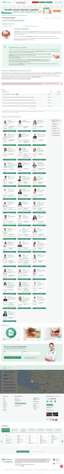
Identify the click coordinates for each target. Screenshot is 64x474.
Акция (17, 94)
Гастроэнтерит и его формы (7, 26)
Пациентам (46, 5)
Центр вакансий (17, 399)
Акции (35, 5)
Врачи (19, 5)
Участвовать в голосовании (59, 461)
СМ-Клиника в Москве (18, 400)
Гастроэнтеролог (21, 20)
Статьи (4, 408)
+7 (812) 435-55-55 (20, 2)
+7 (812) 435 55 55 (8, 462)
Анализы (23, 5)
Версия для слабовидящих (21, 403)
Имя (4, 351)
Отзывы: (5, 128)
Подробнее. (16, 112)
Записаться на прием (9, 145)
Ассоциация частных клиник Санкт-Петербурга (58, 463)
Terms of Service (40, 472)
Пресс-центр (5, 407)
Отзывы (40, 5)
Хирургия (34, 404)
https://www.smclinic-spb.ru (50, 410)
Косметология (35, 405)
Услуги (14, 5)
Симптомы (4, 410)
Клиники (57, 5)
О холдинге (52, 5)
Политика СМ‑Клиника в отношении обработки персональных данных (24, 464)
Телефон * (25, 351)
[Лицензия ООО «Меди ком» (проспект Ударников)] (9, 440)
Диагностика (30, 5)
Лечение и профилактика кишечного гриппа (31, 26)
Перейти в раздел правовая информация (38, 451)
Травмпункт (35, 409)
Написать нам (50, 404)
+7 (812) (51, 399)
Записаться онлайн (35, 2)
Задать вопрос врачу (18, 405)
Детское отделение (36, 403)
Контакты (4, 406)
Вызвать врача (42, 2)
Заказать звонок (49, 2)
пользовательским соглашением (30, 358)
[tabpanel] (9, 440)
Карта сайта (16, 401)
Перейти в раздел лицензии (23, 451)
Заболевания (5, 409)
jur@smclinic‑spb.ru (49, 407)
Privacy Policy (35, 472)
